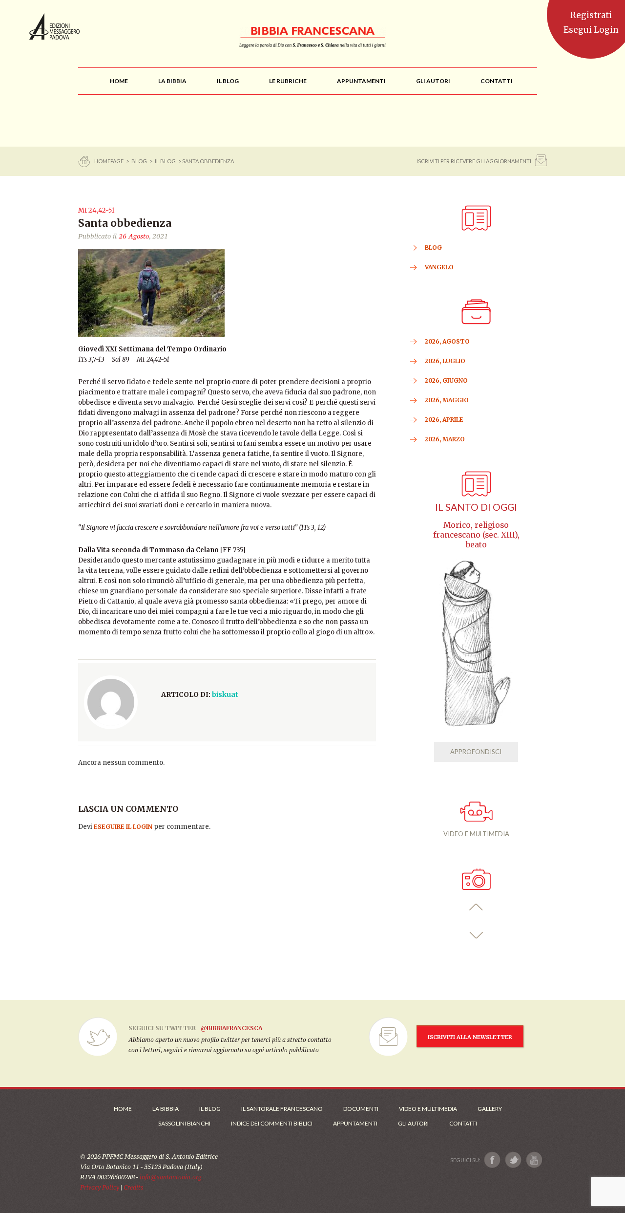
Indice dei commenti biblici (271, 1123)
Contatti (463, 1123)
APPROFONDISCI (475, 752)
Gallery (490, 1108)
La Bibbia (165, 1108)
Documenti (360, 1108)
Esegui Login (591, 29)
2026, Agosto (447, 341)
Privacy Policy (99, 1187)
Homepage (109, 161)
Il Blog (165, 161)
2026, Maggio (447, 400)
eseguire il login (123, 826)
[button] (476, 907)
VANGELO (439, 267)
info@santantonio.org (170, 1177)
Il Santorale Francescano (282, 1108)
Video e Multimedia (428, 1108)
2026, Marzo (445, 439)
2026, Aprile (444, 419)
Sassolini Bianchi (184, 1123)
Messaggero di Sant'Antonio (54, 26)
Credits (134, 1187)
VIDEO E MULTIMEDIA (476, 834)
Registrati (591, 15)
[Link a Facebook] (492, 1160)
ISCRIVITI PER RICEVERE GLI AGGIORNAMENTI (474, 161)
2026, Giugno (446, 380)
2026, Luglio (445, 361)
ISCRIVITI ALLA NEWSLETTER (470, 1037)
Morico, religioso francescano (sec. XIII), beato (476, 534)
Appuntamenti (355, 1123)
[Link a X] (512, 1160)
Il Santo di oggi (476, 507)
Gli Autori (413, 1123)
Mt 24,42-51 (96, 210)
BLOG (139, 161)
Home (123, 1108)
